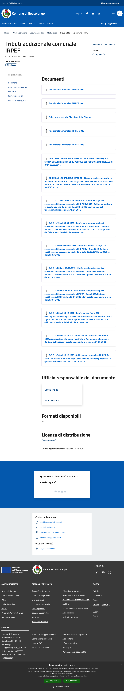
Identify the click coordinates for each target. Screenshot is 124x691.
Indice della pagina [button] (15, 75)
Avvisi (95, 599)
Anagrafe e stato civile (41, 591)
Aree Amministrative (10, 595)
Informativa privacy (70, 643)
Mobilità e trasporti (40, 621)
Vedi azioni (109, 44)
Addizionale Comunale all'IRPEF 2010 (66, 103)
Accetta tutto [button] (52, 681)
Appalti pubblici (38, 608)
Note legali (66, 647)
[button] (62, 686)
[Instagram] (98, 13)
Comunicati (97, 595)
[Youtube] (92, 13)
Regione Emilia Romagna (11, 3)
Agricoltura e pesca (70, 617)
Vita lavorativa (38, 599)
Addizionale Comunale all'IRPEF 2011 (66, 89)
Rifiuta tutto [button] (72, 681)
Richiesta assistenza (40, 647)
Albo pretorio (67, 638)
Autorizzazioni (68, 612)
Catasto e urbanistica (40, 612)
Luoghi (96, 611)
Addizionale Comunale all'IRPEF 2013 (66, 144)
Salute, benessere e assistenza (75, 608)
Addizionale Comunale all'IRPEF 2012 (66, 130)
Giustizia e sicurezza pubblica (74, 595)
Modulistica (52, 32)
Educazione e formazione (72, 591)
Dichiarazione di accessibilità (74, 651)
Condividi (96, 44)
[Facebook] (86, 13)
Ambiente (66, 604)
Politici (4, 608)
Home (6, 32)
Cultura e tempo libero (41, 595)
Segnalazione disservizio (42, 638)
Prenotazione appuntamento (43, 634)
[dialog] (62, 676)
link (85, 676)
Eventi (95, 616)
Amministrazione (20, 32)
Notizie (96, 591)
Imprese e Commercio (41, 604)
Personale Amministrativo (12, 612)
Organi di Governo (8, 591)
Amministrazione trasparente (74, 634)
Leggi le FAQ (37, 643)
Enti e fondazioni (8, 604)
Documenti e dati (37, 32)
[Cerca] (120, 13)
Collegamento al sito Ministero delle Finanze (70, 117)
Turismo (35, 617)
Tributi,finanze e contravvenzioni (75, 599)
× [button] (121, 664)
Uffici (3, 599)
